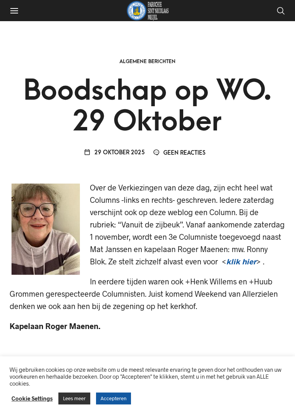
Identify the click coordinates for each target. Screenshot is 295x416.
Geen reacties (184, 153)
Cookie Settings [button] (32, 398)
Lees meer (74, 398)
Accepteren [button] (113, 398)
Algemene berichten (147, 61)
